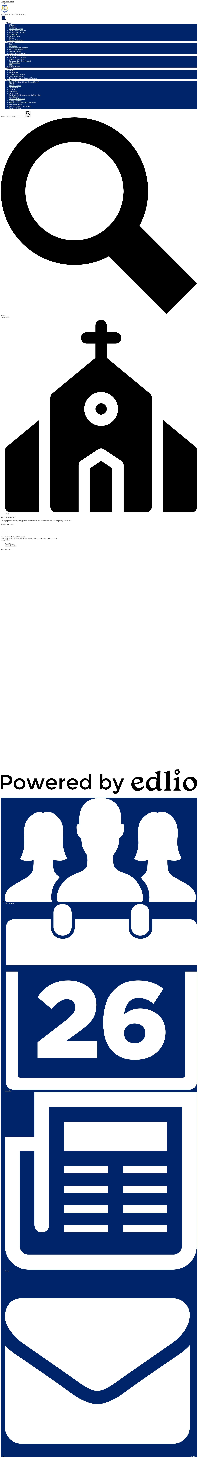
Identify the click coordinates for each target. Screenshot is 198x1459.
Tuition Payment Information (18, 48)
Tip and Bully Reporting (17, 32)
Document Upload (15, 108)
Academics (12, 27)
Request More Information (17, 53)
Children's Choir (14, 63)
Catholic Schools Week (16, 59)
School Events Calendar (17, 74)
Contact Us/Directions (16, 40)
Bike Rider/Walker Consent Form (20, 106)
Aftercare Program (15, 86)
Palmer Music (13, 72)
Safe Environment (15, 51)
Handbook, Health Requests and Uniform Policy (25, 95)
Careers (11, 38)
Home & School (14, 36)
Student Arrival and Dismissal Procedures (22, 102)
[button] (8, 23)
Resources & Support (16, 29)
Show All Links (6, 549)
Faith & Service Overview (17, 57)
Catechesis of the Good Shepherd (20, 61)
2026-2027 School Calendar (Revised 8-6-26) (24, 82)
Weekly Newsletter (15, 101)
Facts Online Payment (16, 49)
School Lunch (13, 97)
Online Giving (13, 93)
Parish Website (10, 544)
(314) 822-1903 (38, 539)
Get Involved (13, 88)
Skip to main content (7, 2)
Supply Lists (13, 91)
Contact (192, 1456)
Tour (10, 44)
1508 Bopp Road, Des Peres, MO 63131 (14, 539)
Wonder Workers (14, 66)
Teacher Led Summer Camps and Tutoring (23, 78)
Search (3, 116)
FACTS (11, 84)
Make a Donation (10, 546)
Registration (13, 46)
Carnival (12, 89)
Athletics (12, 70)
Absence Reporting (15, 104)
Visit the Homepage (7, 524)
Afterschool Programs (16, 76)
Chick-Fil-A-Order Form (17, 99)
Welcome (12, 25)
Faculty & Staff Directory (17, 30)
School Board (13, 34)
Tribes (11, 65)
